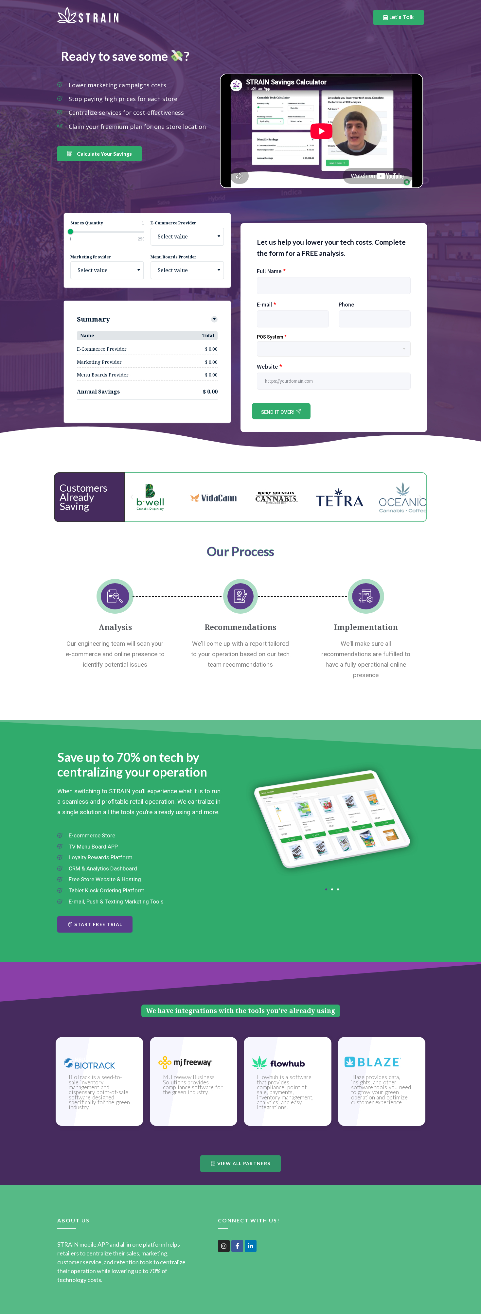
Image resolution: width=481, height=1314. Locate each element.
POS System (271, 337)
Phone (346, 304)
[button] (132, 497)
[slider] (70, 231)
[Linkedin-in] (251, 1246)
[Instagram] (224, 1246)
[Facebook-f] (237, 1246)
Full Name (271, 271)
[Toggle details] (214, 319)
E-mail (266, 304)
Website (269, 366)
